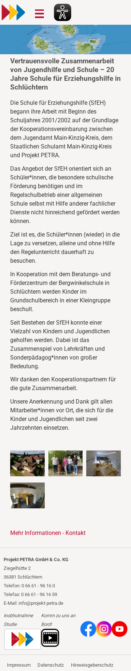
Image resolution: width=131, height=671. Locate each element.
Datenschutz (50, 665)
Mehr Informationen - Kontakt (48, 532)
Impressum (19, 665)
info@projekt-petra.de (41, 603)
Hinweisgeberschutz (92, 665)
